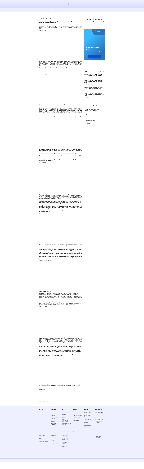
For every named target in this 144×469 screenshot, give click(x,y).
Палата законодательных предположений (65, 420)
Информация (49, 9)
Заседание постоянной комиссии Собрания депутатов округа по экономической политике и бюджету (94, 95)
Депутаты (64, 414)
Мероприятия (53, 421)
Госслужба (53, 415)
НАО (102, 9)
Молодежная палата (99, 419)
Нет (86, 117)
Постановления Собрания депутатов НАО (88, 416)
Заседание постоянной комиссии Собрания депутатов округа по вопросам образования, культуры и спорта (93, 82)
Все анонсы (101, 71)
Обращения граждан (43, 433)
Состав (56, 9)
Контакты (41, 438)
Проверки (86, 422)
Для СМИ (52, 440)
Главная (40, 14)
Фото (52, 437)
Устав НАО (64, 433)
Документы (70, 9)
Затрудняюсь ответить (90, 120)
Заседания (63, 9)
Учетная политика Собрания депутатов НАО (88, 426)
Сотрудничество (78, 9)
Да (86, 114)
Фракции (63, 417)
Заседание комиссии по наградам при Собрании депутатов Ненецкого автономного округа (94, 89)
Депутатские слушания (77, 415)
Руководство (64, 412)
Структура (64, 411)
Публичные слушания (77, 417)
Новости (42, 9)
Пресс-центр (95, 9)
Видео (52, 438)
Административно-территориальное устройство (65, 442)
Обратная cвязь (88, 9)
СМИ (51, 442)
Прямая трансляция (76, 420)
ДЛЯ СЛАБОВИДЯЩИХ (100, 3)
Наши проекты (53, 435)
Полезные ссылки (54, 443)
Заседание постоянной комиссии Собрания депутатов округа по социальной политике (93, 76)
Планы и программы (77, 418)
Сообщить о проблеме (94, 56)
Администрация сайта (43, 441)
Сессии (74, 411)
